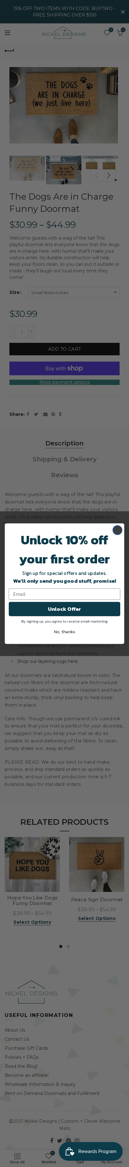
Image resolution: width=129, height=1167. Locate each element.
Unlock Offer (64, 609)
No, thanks (64, 631)
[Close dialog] (117, 530)
